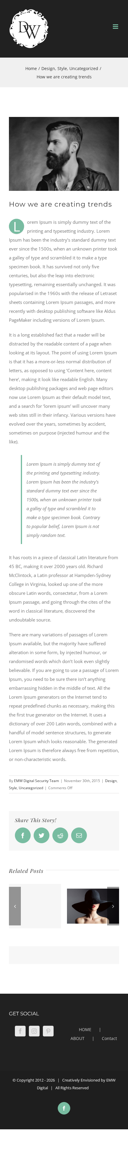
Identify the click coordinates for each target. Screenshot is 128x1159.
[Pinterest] (48, 1031)
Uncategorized (31, 787)
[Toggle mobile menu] (116, 26)
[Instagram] (34, 1031)
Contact (109, 1038)
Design (111, 780)
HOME (85, 1029)
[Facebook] (20, 1031)
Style (13, 787)
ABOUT (78, 1038)
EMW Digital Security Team (36, 780)
